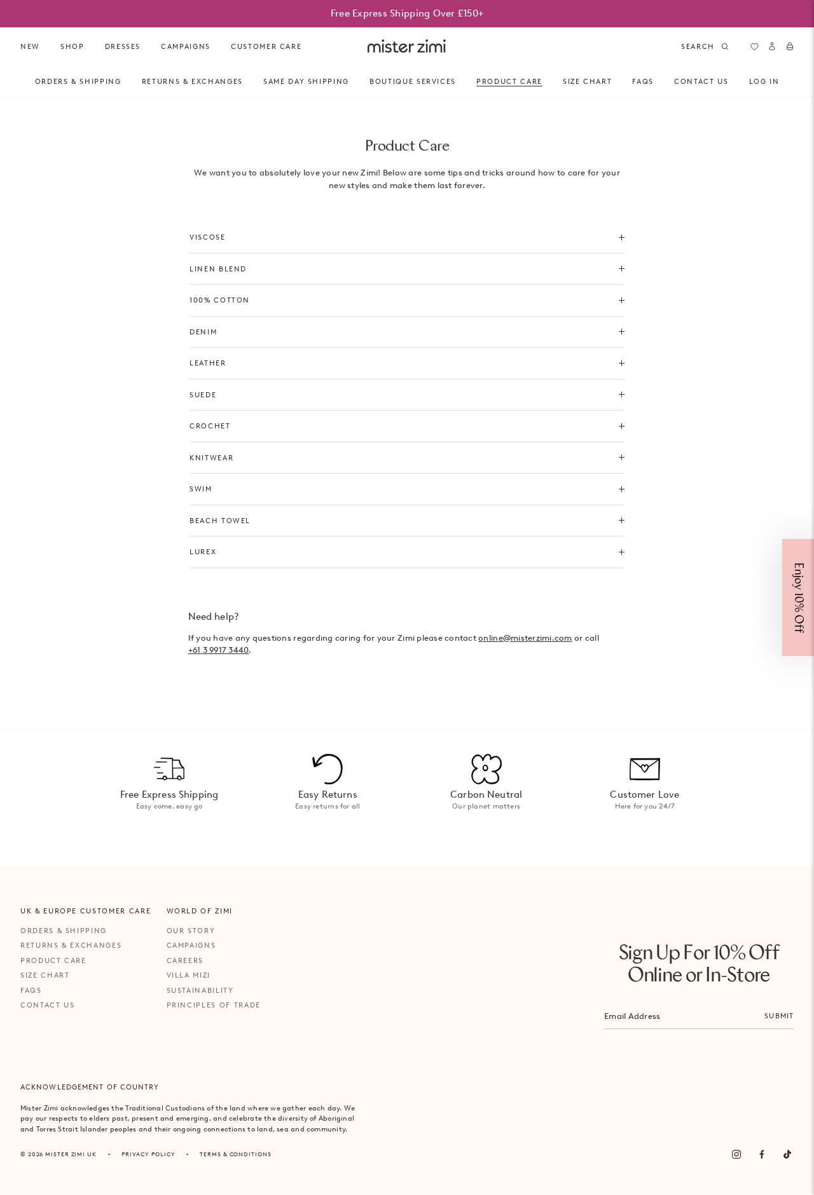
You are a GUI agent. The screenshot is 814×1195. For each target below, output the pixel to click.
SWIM (201, 488)
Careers (185, 960)
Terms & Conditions (235, 1154)
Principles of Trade (214, 1004)
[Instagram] (736, 1154)
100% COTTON (220, 300)
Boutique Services (412, 81)
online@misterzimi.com (525, 638)
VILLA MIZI (189, 975)
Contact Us (701, 81)
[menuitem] (30, 46)
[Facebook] (762, 1154)
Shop (72, 46)
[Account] (772, 46)
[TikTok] (787, 1154)
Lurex (203, 551)
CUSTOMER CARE (266, 46)
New (30, 46)
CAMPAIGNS (185, 46)
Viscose (208, 237)
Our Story (191, 930)
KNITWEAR (211, 457)
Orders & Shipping (78, 81)
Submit (779, 1015)
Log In (764, 81)
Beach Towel (220, 520)
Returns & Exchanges (192, 81)
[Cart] (790, 46)
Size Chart (587, 81)
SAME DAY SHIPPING (306, 81)
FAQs (643, 81)
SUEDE (203, 394)
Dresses (123, 46)
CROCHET (210, 425)
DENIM (203, 331)
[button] (798, 597)
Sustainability (200, 990)
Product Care (509, 81)
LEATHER (208, 362)
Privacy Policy (148, 1154)
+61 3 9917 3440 (218, 650)
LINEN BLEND (218, 268)
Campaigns (191, 945)
